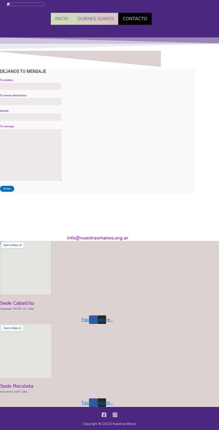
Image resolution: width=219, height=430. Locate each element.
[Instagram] (115, 414)
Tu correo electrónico (13, 95)
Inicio (61, 19)
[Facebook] (104, 414)
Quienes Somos (95, 19)
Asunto (4, 110)
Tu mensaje (7, 126)
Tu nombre (6, 80)
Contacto (135, 19)
